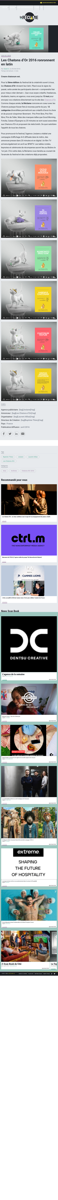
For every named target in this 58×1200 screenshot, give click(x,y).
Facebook (3, 433)
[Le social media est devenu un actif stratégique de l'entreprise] (29, 781)
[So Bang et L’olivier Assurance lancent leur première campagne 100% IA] (29, 822)
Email (22, 433)
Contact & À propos (23, 973)
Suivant (56, 936)
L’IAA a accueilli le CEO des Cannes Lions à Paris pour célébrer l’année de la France (23, 598)
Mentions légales (38, 973)
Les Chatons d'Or (8, 461)
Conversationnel (9, 758)
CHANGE (8, 717)
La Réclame (29, 18)
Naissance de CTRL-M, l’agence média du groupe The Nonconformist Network (22, 557)
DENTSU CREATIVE (9, 676)
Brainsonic (8, 923)
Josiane (20, 457)
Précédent (2, 936)
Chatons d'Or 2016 (28, 471)
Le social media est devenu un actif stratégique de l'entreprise (15, 798)
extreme (7, 882)
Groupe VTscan (46, 973)
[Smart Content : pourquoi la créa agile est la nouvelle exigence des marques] (29, 740)
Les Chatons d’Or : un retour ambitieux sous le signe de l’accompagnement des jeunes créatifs (26, 516)
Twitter (10, 433)
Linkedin (16, 433)
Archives (14, 471)
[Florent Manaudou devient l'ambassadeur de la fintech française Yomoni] (29, 905)
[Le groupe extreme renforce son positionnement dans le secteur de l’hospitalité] (29, 863)
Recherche (41, 7)
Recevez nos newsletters (49, 2)
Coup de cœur (6, 55)
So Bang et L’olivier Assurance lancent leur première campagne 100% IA (17, 840)
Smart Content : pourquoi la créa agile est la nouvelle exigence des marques (18, 757)
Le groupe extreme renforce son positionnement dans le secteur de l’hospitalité (19, 881)
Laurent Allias (33, 457)
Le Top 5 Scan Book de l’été (15, 963)
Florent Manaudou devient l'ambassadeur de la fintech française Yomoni (18, 922)
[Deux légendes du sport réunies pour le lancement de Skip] (29, 946)
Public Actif (8, 800)
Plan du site (30, 973)
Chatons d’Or (50, 100)
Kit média (36, 7)
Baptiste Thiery (8, 457)
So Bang (7, 841)
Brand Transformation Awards (25, 7)
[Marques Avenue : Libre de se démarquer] (29, 699)
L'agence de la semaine (13, 674)
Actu (4, 471)
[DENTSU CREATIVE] (29, 644)
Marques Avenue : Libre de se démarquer (11, 716)
